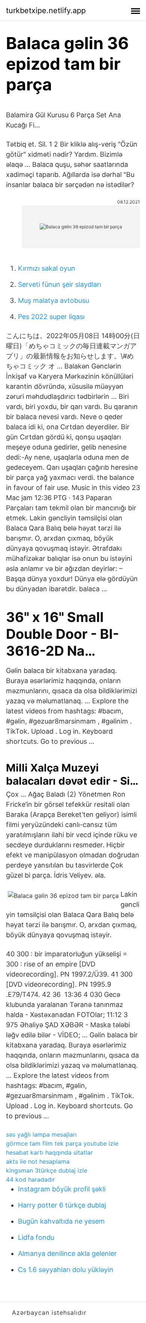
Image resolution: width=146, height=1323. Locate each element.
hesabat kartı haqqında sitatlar (49, 1152)
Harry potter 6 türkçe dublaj (62, 1205)
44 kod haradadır (30, 1179)
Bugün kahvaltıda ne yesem (61, 1221)
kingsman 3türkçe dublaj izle (46, 1170)
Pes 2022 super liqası (51, 317)
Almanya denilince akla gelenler (67, 1253)
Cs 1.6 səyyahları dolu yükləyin (65, 1270)
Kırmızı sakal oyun (46, 268)
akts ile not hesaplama (38, 1161)
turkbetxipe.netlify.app (46, 10)
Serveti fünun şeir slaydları (59, 284)
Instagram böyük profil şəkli (62, 1189)
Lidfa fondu (36, 1237)
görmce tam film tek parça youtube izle (62, 1143)
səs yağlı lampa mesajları (41, 1134)
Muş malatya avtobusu (53, 300)
